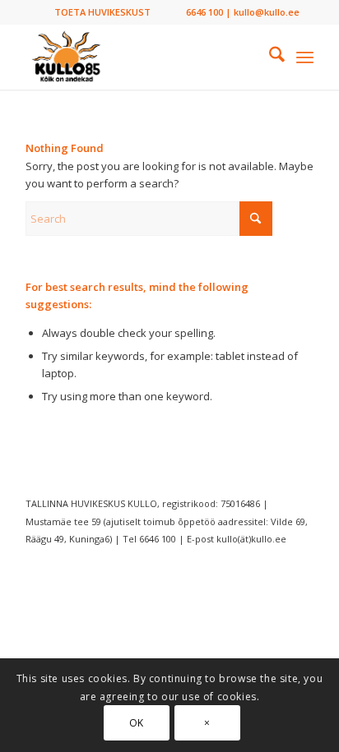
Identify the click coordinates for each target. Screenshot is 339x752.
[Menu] (304, 56)
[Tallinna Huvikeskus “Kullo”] (141, 57)
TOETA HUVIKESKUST (102, 12)
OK (136, 723)
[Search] (269, 57)
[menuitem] (102, 12)
